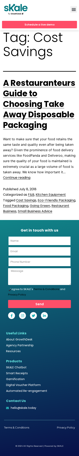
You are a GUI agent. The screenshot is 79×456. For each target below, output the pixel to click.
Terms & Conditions (46, 289)
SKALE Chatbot (16, 367)
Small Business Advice (35, 211)
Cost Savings (26, 200)
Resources (13, 351)
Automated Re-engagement (26, 391)
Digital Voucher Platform (23, 385)
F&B (31, 194)
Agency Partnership (20, 345)
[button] (73, 9)
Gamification (15, 379)
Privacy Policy (17, 295)
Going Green (40, 205)
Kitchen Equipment (51, 194)
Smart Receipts (17, 373)
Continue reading (16, 177)
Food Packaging (15, 205)
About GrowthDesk (19, 339)
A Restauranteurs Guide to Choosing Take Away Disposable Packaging (39, 104)
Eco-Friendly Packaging (56, 200)
